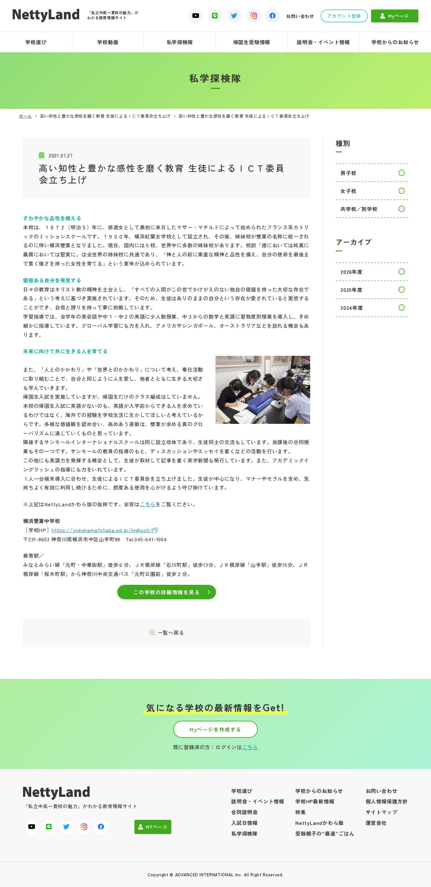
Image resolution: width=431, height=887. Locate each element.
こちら (148, 504)
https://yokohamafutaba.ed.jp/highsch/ (102, 530)
